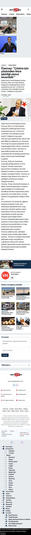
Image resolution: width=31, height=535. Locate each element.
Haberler (3, 65)
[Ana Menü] (2, 9)
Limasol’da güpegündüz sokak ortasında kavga (7, 313)
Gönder (5, 355)
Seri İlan (8, 500)
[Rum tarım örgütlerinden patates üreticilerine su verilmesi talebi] (8, 321)
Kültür (10, 485)
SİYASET (11, 474)
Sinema (11, 476)
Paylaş (5, 118)
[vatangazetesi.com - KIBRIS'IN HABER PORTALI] (15, 9)
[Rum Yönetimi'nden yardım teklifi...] (8, 291)
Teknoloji (11, 470)
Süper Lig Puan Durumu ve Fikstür (19, 519)
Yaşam (22, 411)
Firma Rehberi (10, 498)
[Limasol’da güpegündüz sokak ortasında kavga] (8, 306)
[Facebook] (14, 385)
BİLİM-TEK (12, 472)
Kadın (10, 468)
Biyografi (9, 504)
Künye (27, 411)
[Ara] (28, 10)
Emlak (10, 483)
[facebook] (11, 442)
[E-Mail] (12, 278)
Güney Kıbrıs (20, 14)
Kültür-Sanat (15, 411)
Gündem (4, 14)
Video (8, 493)
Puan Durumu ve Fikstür (6, 395)
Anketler (9, 506)
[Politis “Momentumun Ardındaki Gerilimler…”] (23, 321)
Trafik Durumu (22, 390)
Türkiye (25, 409)
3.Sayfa (11, 14)
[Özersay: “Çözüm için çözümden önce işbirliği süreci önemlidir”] (15, 107)
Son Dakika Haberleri (8, 400)
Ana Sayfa (4, 431)
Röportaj (11, 478)
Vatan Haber (15, 274)
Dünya (4, 411)
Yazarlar (8, 496)
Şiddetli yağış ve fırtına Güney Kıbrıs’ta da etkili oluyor (22, 298)
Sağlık (10, 466)
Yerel (10, 481)
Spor (8, 411)
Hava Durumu (6, 390)
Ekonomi (11, 457)
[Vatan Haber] (5, 275)
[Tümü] (29, 365)
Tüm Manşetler (22, 394)
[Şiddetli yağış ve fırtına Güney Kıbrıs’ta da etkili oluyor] (23, 291)
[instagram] (22, 442)
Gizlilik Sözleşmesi (7, 434)
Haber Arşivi (21, 400)
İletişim (12, 431)
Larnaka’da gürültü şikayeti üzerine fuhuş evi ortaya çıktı (22, 313)
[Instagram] (17, 385)
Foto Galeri (9, 491)
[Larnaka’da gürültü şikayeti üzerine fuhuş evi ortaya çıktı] (23, 306)
